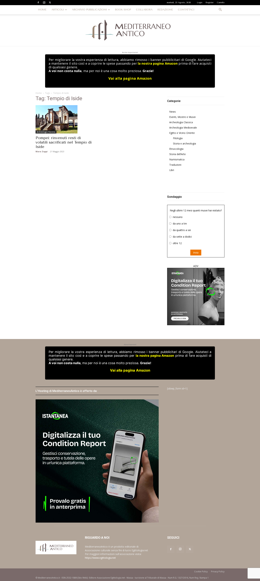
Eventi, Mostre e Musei (182, 117)
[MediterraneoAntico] (130, 30)
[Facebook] (38, 2)
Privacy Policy (217, 571)
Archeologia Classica (46, 132)
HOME (42, 9)
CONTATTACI (186, 9)
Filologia (178, 138)
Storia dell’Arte (177, 154)
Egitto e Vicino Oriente (182, 133)
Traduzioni (175, 164)
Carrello (220, 2)
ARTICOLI (57, 9)
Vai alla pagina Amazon (130, 78)
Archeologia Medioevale (183, 127)
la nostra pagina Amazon (157, 63)
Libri (171, 170)
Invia (195, 252)
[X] (50, 2)
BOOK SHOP (123, 9)
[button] (220, 10)
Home (39, 93)
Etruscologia (176, 148)
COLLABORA (144, 9)
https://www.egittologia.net (100, 557)
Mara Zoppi (42, 151)
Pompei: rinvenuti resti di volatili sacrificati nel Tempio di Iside (64, 142)
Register (209, 2)
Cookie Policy (201, 571)
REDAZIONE (165, 9)
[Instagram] (44, 2)
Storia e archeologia (184, 143)
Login (199, 2)
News (172, 111)
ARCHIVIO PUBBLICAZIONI (89, 9)
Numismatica (176, 159)
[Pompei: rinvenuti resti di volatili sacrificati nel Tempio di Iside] (64, 119)
